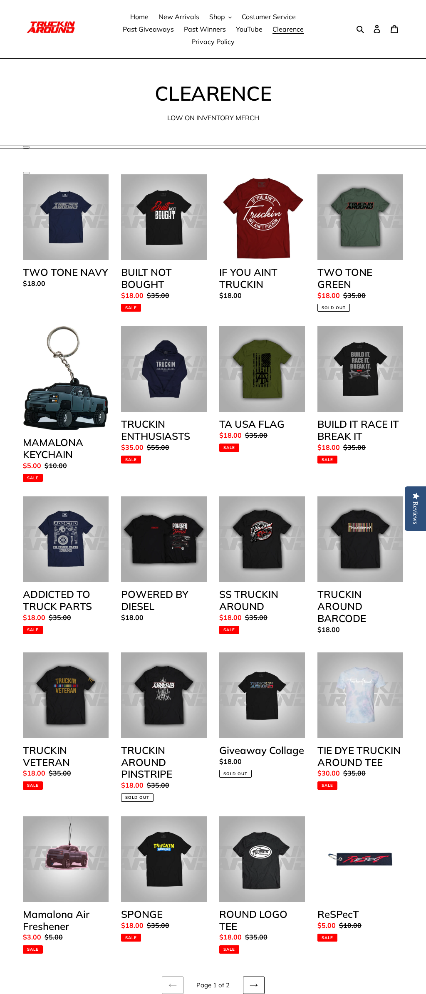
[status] (26, 147)
